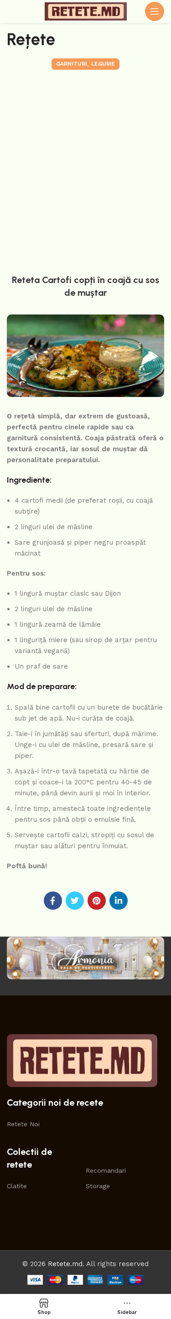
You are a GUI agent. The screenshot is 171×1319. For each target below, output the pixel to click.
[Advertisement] (85, 169)
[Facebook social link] (53, 900)
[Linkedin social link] (118, 900)
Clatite (17, 1186)
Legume (103, 64)
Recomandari (106, 1170)
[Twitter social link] (75, 900)
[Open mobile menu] (154, 11)
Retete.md (65, 1264)
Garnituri (71, 64)
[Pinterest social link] (97, 900)
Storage (98, 1186)
